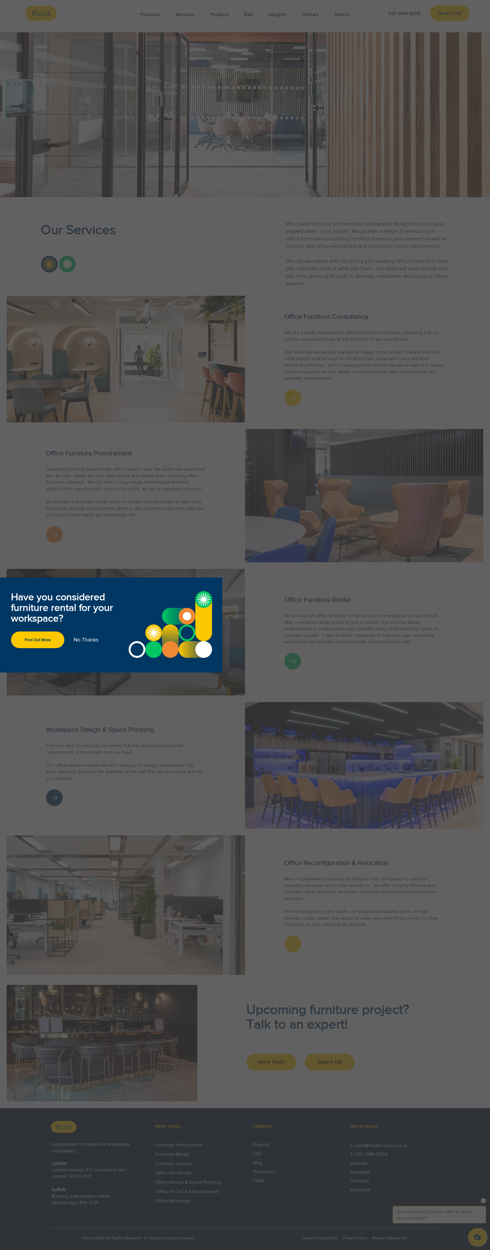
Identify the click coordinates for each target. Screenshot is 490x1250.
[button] (85, 639)
